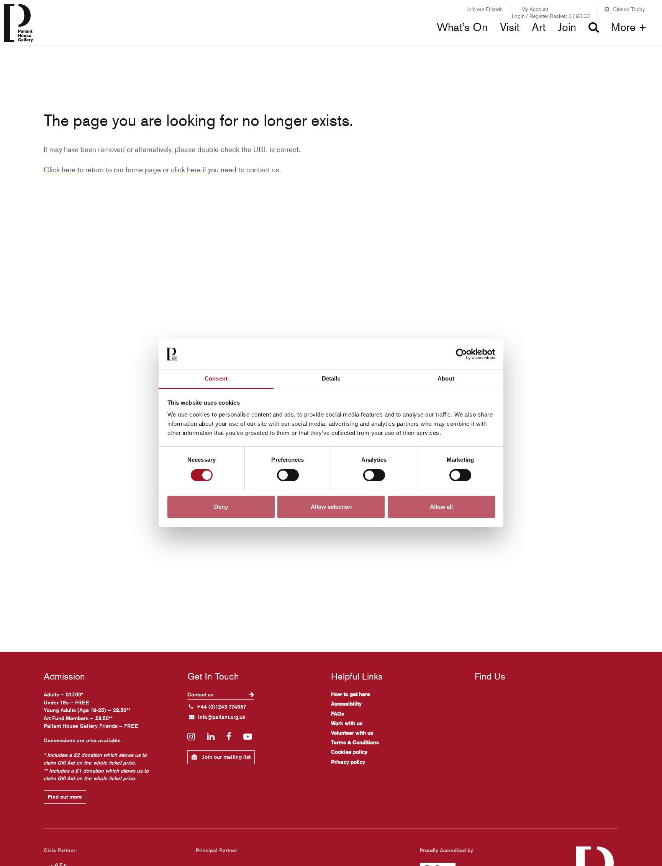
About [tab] (446, 378)
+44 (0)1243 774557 (221, 706)
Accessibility (346, 703)
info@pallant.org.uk (222, 717)
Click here (59, 169)
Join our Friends (485, 9)
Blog (353, 42)
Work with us (346, 723)
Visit (509, 27)
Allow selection (331, 507)
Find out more (65, 796)
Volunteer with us (352, 732)
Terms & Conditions (355, 742)
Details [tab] (331, 378)
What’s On (462, 27)
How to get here (350, 694)
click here (186, 169)
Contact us (201, 694)
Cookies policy (349, 751)
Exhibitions (213, 42)
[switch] (288, 475)
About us (518, 42)
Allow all (441, 507)
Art (539, 27)
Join (567, 27)
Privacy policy (348, 761)
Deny (221, 507)
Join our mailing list (226, 756)
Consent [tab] (216, 378)
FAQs (337, 713)
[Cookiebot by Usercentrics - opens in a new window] (461, 354)
